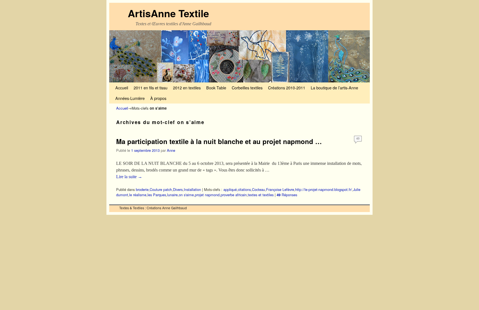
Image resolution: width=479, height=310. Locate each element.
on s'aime (186, 194)
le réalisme (137, 194)
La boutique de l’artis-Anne (334, 87)
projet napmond (207, 194)
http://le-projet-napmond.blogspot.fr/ (323, 189)
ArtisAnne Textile (168, 13)
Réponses (287, 194)
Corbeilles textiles (247, 87)
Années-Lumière (130, 98)
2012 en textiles (187, 87)
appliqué (230, 189)
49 (358, 138)
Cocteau (258, 189)
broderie (142, 189)
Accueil (121, 87)
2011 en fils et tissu (150, 87)
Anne (171, 150)
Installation (192, 189)
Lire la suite (129, 176)
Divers (178, 189)
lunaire (172, 194)
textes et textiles (261, 194)
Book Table (216, 87)
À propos (158, 98)
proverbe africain (234, 194)
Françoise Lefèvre (280, 189)
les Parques (156, 194)
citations (244, 189)
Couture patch (161, 189)
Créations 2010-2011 (286, 87)
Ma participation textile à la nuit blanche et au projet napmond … (219, 141)
